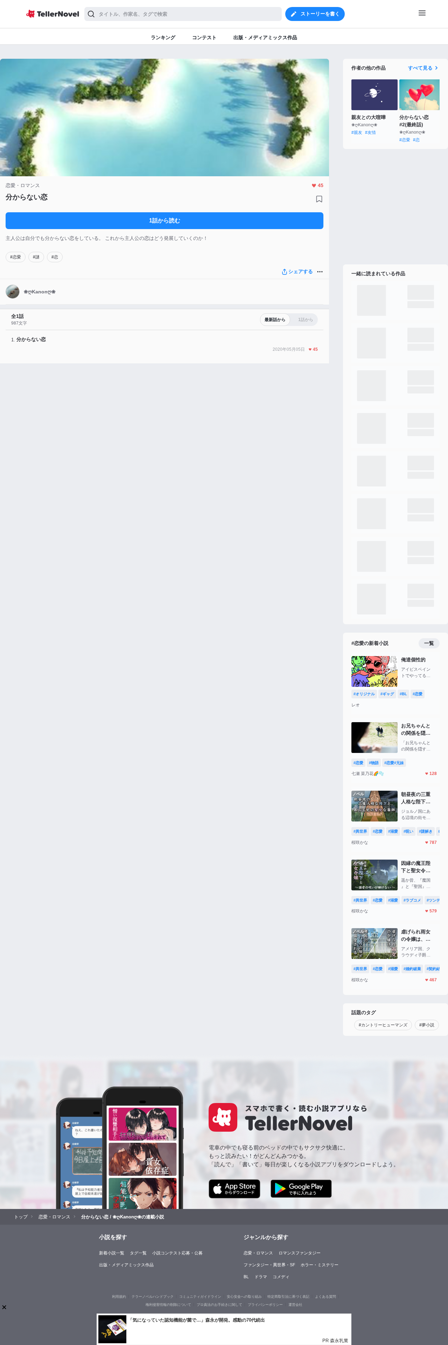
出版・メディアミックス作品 (126, 1264)
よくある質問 (325, 1296)
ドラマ (260, 1276)
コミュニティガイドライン (200, 1296)
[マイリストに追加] (319, 199)
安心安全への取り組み (244, 1296)
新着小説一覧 (111, 1253)
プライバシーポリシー (265, 1305)
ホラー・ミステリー (319, 1264)
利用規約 (119, 1296)
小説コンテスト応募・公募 (177, 1253)
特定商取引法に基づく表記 (288, 1296)
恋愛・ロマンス (258, 1253)
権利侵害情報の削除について (168, 1305)
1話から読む (164, 220)
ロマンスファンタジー (300, 1253)
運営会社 (295, 1305)
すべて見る (420, 68)
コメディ (281, 1276)
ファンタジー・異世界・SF (269, 1264)
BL (246, 1276)
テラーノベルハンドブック (153, 1296)
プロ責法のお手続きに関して (219, 1305)
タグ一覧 (138, 1253)
